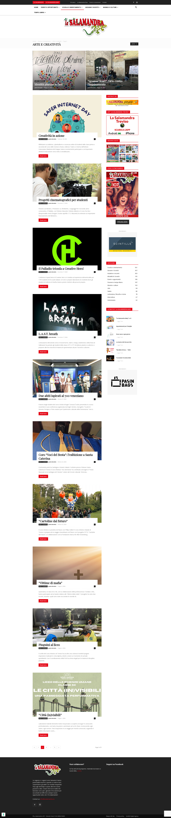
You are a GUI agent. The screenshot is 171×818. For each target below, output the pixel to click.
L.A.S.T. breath (48, 334)
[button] (136, 7)
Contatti (104, 2)
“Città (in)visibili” (50, 715)
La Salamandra (39, 2)
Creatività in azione (51, 136)
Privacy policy (120, 816)
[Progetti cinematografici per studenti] (67, 183)
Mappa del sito (110, 816)
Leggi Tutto (120, 321)
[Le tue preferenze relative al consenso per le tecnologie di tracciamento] (3, 814)
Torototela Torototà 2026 (123, 358)
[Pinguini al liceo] (67, 627)
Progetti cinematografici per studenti (63, 200)
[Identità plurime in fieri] (59, 73)
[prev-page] (34, 747)
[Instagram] (136, 2)
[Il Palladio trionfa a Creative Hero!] (67, 249)
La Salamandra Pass (82, 2)
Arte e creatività (57, 41)
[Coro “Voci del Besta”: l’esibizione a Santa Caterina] (67, 440)
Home (36, 7)
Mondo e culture (110, 7)
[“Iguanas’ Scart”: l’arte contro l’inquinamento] (112, 73)
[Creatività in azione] (67, 116)
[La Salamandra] (85, 26)
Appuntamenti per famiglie (124, 326)
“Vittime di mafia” (50, 583)
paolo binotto (38, 87)
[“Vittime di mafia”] (67, 566)
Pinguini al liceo (49, 645)
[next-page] (58, 747)
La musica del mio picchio (124, 342)
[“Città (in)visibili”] (67, 695)
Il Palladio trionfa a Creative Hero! (61, 268)
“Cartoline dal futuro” (53, 521)
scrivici (79, 771)
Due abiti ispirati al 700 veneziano (61, 396)
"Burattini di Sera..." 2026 (123, 350)
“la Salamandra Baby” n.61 (123, 318)
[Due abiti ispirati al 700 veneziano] (67, 378)
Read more (43, 156)
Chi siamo (72, 2)
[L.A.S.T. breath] (67, 315)
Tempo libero (39, 12)
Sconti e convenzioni (95, 2)
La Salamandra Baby (52, 2)
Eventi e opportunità (49, 7)
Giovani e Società (92, 7)
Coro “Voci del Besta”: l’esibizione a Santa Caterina (66, 456)
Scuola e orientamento (71, 7)
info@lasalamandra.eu (47, 799)
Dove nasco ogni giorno (123, 334)
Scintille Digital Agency (132, 816)
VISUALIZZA (122, 222)
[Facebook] (133, 2)
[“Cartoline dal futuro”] (67, 503)
